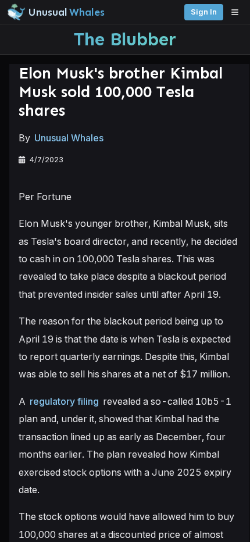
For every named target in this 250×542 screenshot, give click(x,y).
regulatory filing (64, 401)
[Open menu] (237, 12)
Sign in (204, 12)
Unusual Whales (68, 138)
